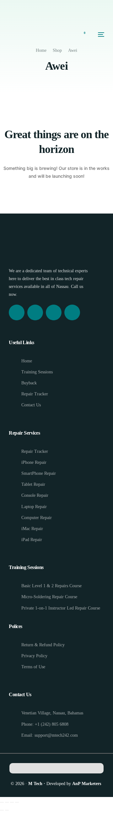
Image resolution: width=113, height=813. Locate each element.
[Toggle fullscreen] (7, 802)
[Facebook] (16, 312)
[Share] (12, 802)
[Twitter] (54, 312)
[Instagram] (35, 312)
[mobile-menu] (98, 34)
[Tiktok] (72, 312)
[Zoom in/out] (2, 802)
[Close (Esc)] (17, 802)
